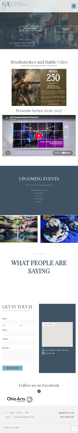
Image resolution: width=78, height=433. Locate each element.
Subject (5, 339)
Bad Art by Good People (39, 190)
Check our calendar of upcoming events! (39, 185)
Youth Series (39, 199)
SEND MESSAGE (12, 368)
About (27, 412)
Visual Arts (39, 196)
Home (5, 412)
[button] (2, 229)
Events (19, 412)
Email (4, 330)
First (3, 325)
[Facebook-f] (39, 391)
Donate (12, 412)
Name (5, 319)
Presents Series (39, 193)
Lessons (39, 201)
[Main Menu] (74, 6)
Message (6, 348)
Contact (7, 417)
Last (21, 325)
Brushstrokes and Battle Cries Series (24, 417)
